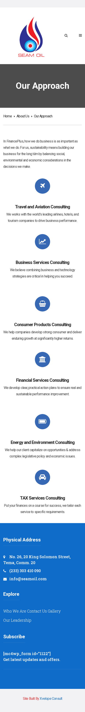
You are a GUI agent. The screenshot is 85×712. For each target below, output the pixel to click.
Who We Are (14, 611)
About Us (23, 116)
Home (7, 116)
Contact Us (37, 611)
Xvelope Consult (51, 699)
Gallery (54, 611)
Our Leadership (17, 620)
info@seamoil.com (28, 578)
